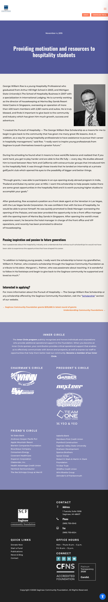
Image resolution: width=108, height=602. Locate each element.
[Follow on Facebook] (58, 559)
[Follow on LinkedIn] (69, 559)
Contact (14, 558)
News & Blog (17, 555)
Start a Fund (17, 548)
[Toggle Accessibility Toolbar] (102, 596)
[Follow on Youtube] (74, 559)
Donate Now (17, 545)
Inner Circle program (27, 339)
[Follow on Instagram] (64, 559)
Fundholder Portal (100, 15)
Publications (17, 551)
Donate (86, 15)
